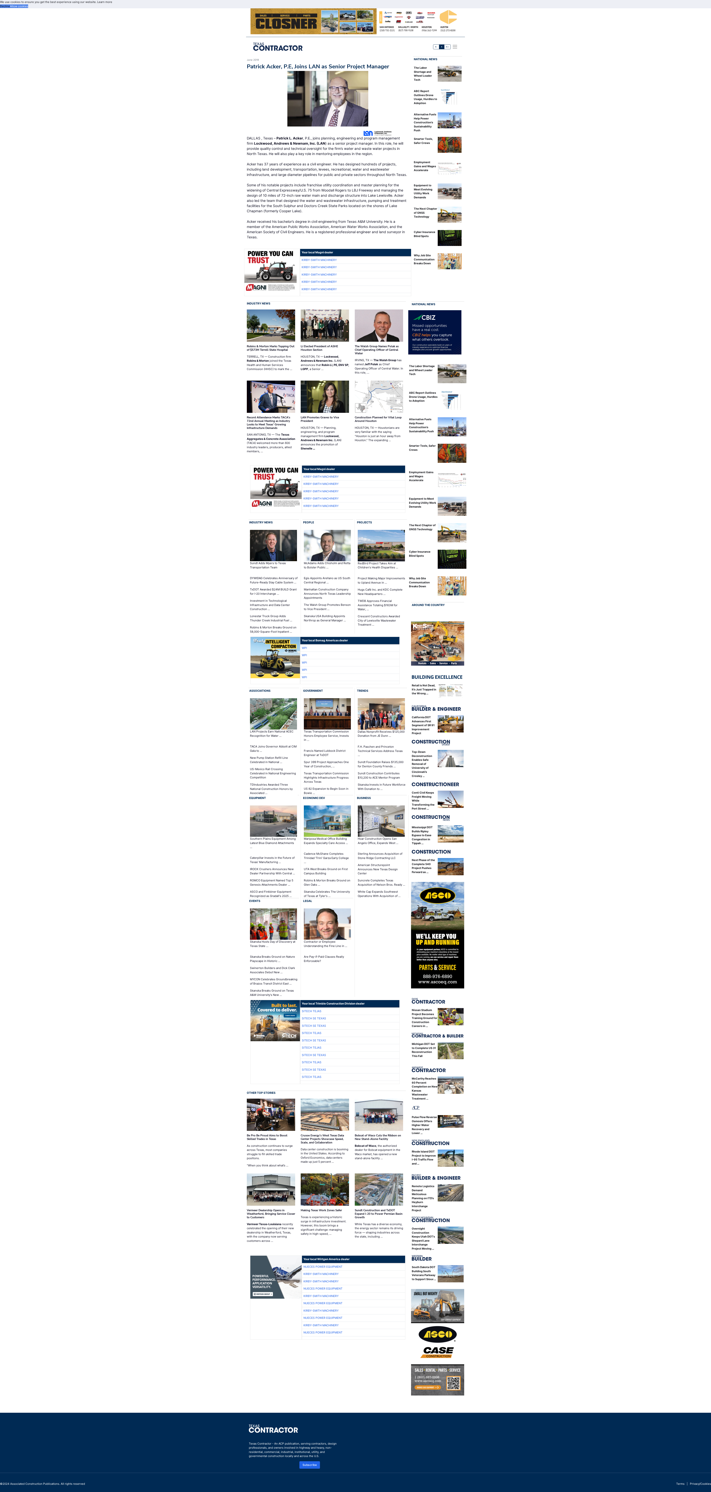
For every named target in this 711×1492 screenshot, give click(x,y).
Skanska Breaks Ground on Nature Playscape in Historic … (272, 959)
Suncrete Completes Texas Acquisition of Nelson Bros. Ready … (381, 882)
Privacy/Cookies (700, 1484)
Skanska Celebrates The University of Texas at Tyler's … (327, 894)
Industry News (258, 303)
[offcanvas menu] (455, 46)
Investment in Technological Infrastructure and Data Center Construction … (270, 605)
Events (254, 901)
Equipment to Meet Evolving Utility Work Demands (422, 502)
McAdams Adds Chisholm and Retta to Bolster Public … (327, 565)
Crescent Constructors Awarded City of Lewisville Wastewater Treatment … (379, 620)
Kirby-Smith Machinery (319, 260)
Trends (362, 690)
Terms (680, 1484)
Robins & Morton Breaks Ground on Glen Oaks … (327, 882)
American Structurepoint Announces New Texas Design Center (378, 869)
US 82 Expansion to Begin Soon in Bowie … (326, 791)
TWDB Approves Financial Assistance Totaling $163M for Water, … (378, 605)
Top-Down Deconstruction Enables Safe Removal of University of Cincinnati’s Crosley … (422, 763)
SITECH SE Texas (314, 1018)
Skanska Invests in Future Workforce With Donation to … (381, 787)
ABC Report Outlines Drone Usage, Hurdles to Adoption (423, 396)
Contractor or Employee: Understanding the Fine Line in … (325, 944)
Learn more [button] (104, 2)
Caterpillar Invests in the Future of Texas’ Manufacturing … (272, 860)
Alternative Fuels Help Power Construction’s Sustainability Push (425, 122)
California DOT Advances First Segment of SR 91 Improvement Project (423, 725)
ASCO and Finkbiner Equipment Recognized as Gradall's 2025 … (271, 894)
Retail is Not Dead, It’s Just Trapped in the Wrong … (424, 689)
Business (364, 798)
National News (425, 59)
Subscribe (310, 1465)
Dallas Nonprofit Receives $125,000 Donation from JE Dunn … (381, 734)
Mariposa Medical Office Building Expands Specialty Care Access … (326, 841)
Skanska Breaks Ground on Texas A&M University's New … (272, 993)
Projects (364, 522)
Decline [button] (5, 6)
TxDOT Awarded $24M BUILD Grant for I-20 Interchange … (273, 591)
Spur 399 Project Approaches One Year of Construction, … (326, 764)
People (308, 522)
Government (313, 690)
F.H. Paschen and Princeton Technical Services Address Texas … (380, 751)
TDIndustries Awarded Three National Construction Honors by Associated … (271, 789)
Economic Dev (314, 798)
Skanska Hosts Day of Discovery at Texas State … (272, 944)
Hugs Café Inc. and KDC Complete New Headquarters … (380, 592)
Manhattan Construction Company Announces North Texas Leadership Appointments (327, 594)
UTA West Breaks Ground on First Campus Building (326, 871)
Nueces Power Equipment (323, 1266)
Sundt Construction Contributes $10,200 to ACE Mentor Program (379, 775)
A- (436, 47)
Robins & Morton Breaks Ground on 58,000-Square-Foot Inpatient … (273, 629)
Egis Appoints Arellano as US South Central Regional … (327, 580)
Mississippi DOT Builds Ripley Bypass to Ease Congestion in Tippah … (422, 835)
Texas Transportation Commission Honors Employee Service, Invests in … (326, 736)
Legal (307, 901)
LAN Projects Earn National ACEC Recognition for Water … (271, 733)
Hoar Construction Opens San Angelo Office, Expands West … (378, 841)
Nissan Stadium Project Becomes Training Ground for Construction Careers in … (424, 1018)
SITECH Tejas (311, 1011)
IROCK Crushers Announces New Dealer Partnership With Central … (272, 871)
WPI (304, 648)
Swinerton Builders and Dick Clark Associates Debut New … (272, 970)
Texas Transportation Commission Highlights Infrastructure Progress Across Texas (326, 777)
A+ (447, 47)
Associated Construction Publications (34, 1484)
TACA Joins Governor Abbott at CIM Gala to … (273, 748)
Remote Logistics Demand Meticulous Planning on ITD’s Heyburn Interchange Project (423, 1198)
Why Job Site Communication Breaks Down (424, 259)
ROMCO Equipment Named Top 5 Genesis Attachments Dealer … (271, 882)
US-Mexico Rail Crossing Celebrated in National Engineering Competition (273, 773)
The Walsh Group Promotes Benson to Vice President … (327, 607)
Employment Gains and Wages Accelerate (425, 166)
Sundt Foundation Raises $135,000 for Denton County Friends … (380, 764)
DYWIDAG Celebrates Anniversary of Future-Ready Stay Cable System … (274, 580)
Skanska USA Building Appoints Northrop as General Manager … (325, 618)
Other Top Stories (261, 1093)
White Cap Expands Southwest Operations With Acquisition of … (379, 894)
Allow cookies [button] (19, 6)
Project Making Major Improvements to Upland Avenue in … (381, 580)
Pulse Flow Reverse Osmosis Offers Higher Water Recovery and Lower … (424, 1125)
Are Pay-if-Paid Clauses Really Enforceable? (324, 959)
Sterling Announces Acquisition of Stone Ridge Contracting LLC (380, 856)
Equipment (257, 798)
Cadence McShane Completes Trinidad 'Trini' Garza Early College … (326, 858)
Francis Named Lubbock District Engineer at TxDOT (325, 753)
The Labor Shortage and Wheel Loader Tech (422, 370)
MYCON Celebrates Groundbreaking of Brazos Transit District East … (273, 981)
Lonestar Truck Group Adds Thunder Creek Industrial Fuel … (271, 618)
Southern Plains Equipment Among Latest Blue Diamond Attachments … (273, 843)
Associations (260, 690)
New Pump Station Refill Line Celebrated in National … (269, 760)
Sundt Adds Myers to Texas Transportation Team (268, 565)
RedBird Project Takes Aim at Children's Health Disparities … (378, 565)
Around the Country (428, 605)
